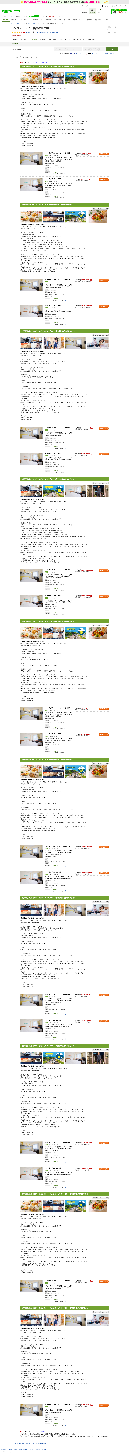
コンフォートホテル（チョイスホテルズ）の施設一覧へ (29, 1443)
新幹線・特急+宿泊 (110, 53)
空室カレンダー (104, 153)
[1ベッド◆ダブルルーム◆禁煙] (31, 184)
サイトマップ (96, 6)
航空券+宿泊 (79, 53)
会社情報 (3, 1449)
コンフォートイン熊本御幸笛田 (30, 28)
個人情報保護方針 (12, 1449)
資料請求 (43, 1449)
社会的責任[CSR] (23, 1449)
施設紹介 (15, 39)
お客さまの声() (78, 39)
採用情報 (32, 1449)
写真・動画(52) (53, 39)
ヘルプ (81, 6)
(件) (28, 32)
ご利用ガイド (88, 6)
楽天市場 (114, 6)
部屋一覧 (43, 39)
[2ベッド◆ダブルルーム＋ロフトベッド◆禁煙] (31, 158)
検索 (112, 49)
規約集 (38, 1449)
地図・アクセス (65, 39)
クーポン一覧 (91, 39)
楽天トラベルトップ (16, 23)
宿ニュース (24, 39)
